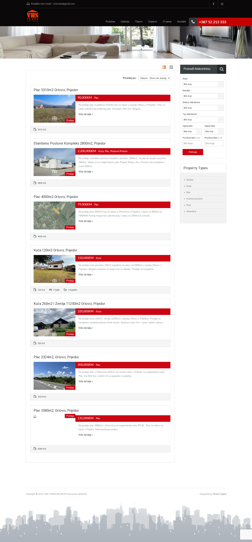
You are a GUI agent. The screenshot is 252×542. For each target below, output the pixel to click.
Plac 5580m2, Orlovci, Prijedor (56, 410)
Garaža (189, 179)
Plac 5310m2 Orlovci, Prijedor (56, 90)
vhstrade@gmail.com (64, 4)
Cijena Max (209, 126)
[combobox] (203, 84)
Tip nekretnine (190, 114)
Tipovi (138, 21)
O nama (167, 21)
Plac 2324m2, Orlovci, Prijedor (56, 357)
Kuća (188, 186)
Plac (188, 192)
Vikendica (191, 211)
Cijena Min (188, 126)
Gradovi (152, 21)
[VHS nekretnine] (32, 17)
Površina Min (191, 137)
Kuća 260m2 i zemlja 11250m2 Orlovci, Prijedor (69, 304)
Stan (188, 205)
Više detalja (85, 114)
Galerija (125, 21)
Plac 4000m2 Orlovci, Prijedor (56, 197)
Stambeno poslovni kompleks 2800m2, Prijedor (70, 143)
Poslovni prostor (194, 198)
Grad (185, 78)
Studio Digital (219, 494)
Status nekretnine (191, 102)
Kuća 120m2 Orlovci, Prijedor (55, 250)
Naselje (186, 90)
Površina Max (213, 137)
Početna (110, 21)
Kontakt (181, 21)
